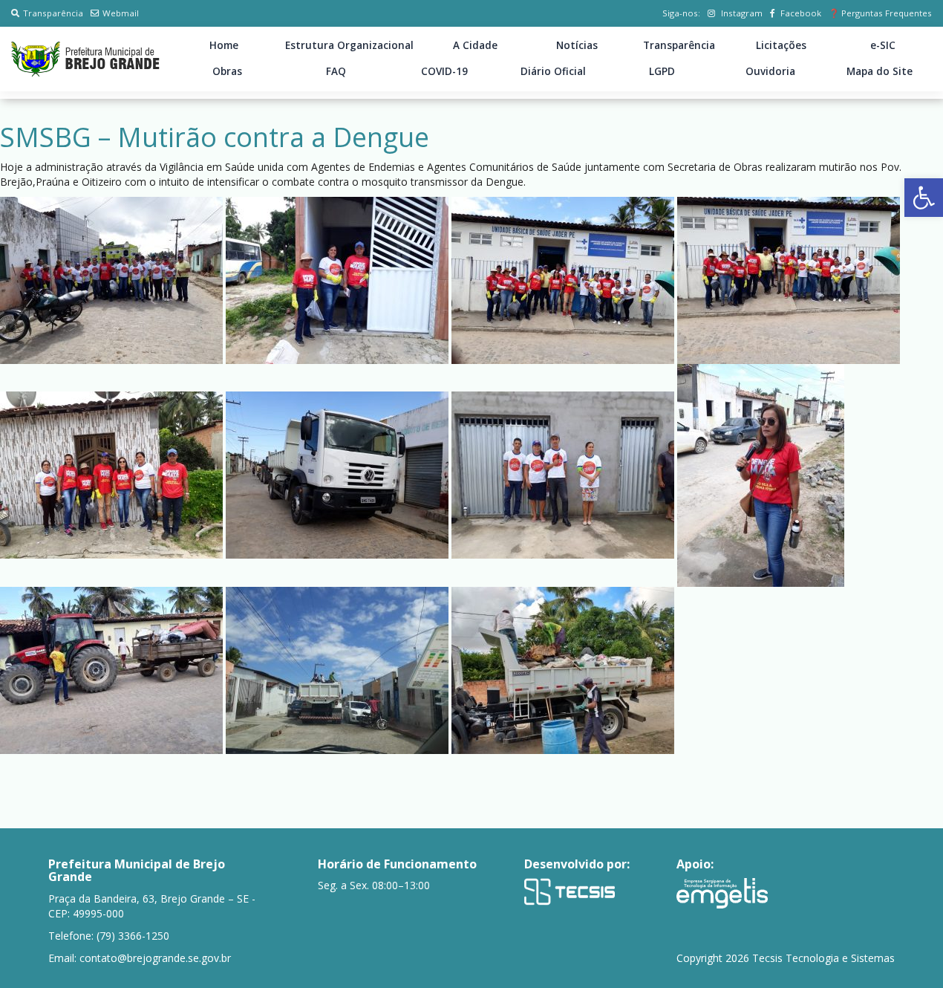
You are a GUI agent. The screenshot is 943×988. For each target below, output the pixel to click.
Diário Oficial (553, 71)
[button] (923, 197)
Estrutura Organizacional (349, 45)
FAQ (336, 71)
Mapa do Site (879, 71)
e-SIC (882, 45)
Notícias (577, 45)
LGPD (662, 71)
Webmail (120, 13)
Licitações (781, 45)
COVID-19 (444, 71)
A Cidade (475, 45)
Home (223, 45)
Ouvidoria (770, 71)
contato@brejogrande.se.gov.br (155, 958)
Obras (227, 71)
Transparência (53, 13)
